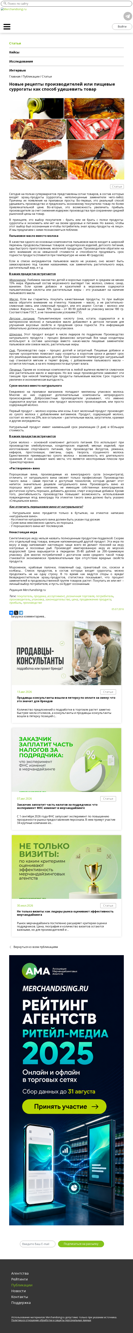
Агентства (20, 1273)
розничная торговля (80, 596)
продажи (40, 596)
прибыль (15, 602)
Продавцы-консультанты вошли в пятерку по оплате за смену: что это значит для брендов (66, 699)
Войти (122, 26)
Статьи (108, 692)
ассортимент (56, 596)
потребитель (104, 596)
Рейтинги (19, 1279)
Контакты (19, 1296)
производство (32, 602)
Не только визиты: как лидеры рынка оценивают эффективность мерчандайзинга (65, 913)
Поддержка (21, 1302)
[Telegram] (21, 613)
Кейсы (14, 52)
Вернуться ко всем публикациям (36, 947)
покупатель (24, 596)
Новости (18, 1291)
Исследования (21, 61)
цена (74, 599)
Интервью (17, 70)
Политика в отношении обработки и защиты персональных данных (51, 1320)
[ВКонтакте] (11, 613)
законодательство (57, 599)
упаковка (38, 599)
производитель (19, 599)
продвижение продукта (95, 599)
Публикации (21, 1285)
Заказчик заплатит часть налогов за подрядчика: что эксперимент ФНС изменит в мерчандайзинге (57, 806)
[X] (16, 613)
